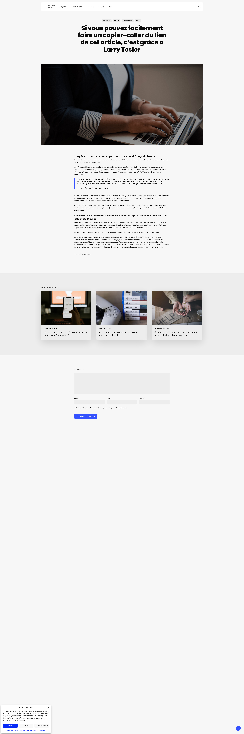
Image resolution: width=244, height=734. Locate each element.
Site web (142, 398)
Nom (76, 398)
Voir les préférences (42, 725)
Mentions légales (40, 730)
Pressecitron (85, 254)
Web (138, 21)
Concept (166, 328)
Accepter (10, 725)
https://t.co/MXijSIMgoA (129, 183)
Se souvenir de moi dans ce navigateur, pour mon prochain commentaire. (102, 408)
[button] (48, 708)
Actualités (106, 21)
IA (52, 328)
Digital (116, 21)
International (127, 21)
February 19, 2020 (101, 188)
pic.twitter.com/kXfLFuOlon (151, 183)
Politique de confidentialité (27, 730)
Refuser (26, 725)
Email (109, 398)
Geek (109, 328)
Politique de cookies (12, 730)
